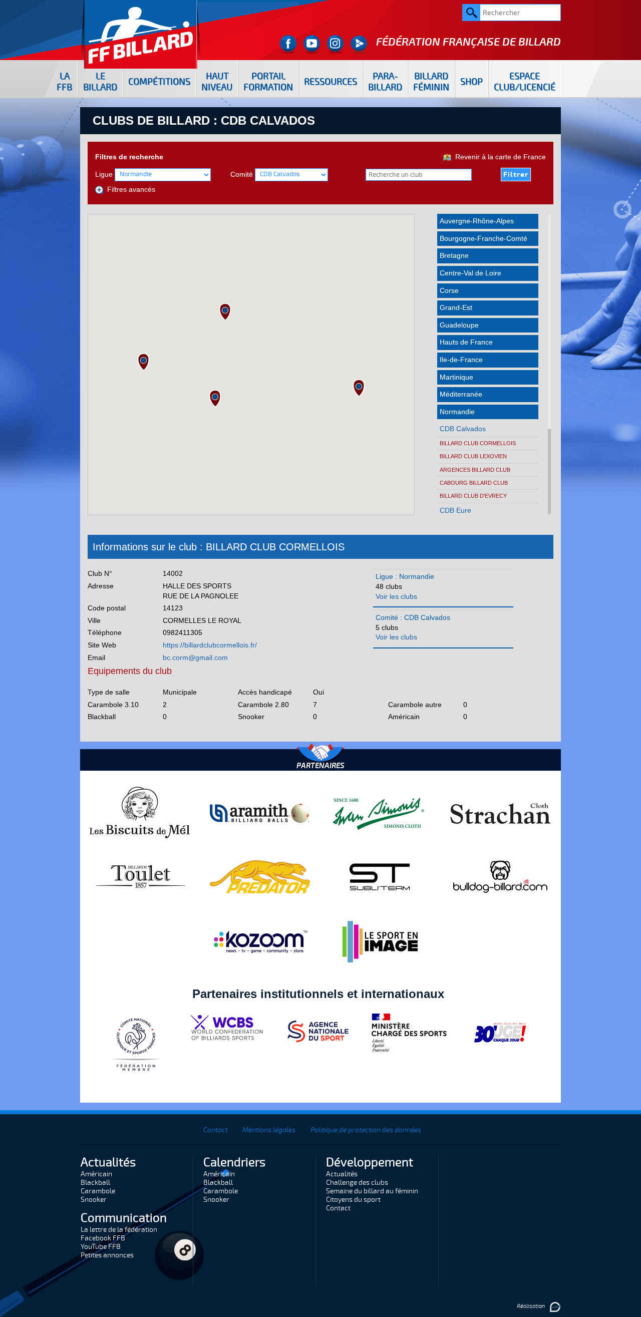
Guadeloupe (459, 325)
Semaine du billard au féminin (372, 1191)
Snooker (94, 1199)
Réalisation (531, 1306)
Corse (449, 290)
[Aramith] (260, 812)
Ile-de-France (461, 360)
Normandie (457, 412)
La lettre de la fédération (119, 1229)
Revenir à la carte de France (498, 157)
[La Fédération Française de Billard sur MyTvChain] (359, 44)
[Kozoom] (260, 941)
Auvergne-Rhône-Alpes (477, 221)
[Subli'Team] (380, 876)
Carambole (98, 1191)
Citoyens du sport (353, 1199)
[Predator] (260, 876)
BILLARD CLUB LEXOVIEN (473, 456)
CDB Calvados (463, 429)
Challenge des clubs (357, 1182)
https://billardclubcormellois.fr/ (210, 645)
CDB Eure (455, 510)
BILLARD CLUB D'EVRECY (473, 496)
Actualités (342, 1174)
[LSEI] (380, 941)
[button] (143, 362)
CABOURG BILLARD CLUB (474, 483)
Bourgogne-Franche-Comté (483, 238)
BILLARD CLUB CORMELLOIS (478, 443)
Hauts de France (466, 342)
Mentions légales (268, 1130)
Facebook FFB (103, 1238)
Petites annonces (107, 1255)
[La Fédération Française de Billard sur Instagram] (335, 44)
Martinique (456, 377)
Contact (215, 1130)
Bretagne (454, 255)
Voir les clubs (396, 596)
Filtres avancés (129, 189)
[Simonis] (380, 812)
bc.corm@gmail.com (195, 657)
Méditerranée (461, 394)
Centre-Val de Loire (470, 273)
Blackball (95, 1182)
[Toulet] (140, 876)
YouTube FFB (101, 1246)
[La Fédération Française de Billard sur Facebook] (288, 44)
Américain (96, 1174)
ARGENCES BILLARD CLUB (475, 470)
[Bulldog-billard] (500, 876)
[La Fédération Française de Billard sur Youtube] (311, 44)
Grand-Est (456, 307)
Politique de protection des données (365, 1130)
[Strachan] (500, 812)
